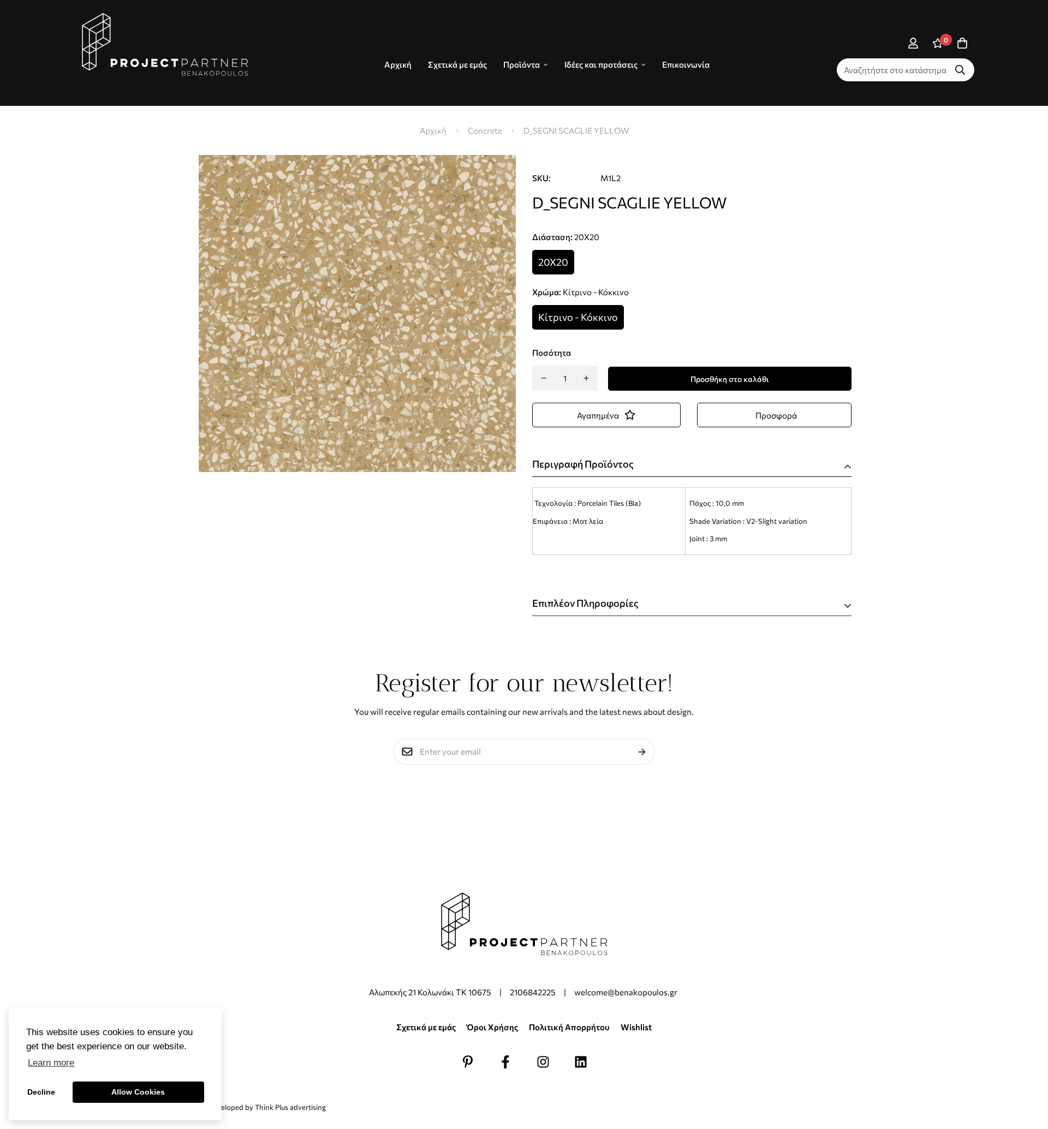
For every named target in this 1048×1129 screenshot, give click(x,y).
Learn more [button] (51, 1063)
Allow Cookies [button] (138, 1092)
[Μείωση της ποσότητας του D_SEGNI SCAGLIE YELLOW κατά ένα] (543, 378)
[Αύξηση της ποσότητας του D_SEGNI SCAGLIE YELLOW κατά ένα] (586, 378)
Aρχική (398, 64)
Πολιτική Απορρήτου (569, 1027)
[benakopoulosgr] (165, 44)
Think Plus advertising (290, 1107)
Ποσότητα (551, 352)
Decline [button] (41, 1092)
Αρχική (433, 130)
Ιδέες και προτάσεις (601, 64)
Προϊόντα (521, 64)
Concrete (485, 130)
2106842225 (533, 992)
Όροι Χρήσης (492, 1027)
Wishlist (636, 1027)
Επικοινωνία (686, 64)
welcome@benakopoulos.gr (626, 992)
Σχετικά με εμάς (457, 64)
